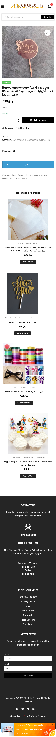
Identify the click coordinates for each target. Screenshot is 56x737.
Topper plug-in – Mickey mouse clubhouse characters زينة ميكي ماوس (28, 463)
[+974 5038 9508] (28, 527)
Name (6, 654)
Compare (9, 128)
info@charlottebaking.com (28, 515)
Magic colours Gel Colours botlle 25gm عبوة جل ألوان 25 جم (30, 729)
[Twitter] (22, 709)
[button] (47, 33)
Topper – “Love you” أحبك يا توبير (22, 322)
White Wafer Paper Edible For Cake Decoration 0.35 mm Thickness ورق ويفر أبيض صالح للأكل (28, 249)
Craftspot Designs (37, 716)
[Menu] (2, 6)
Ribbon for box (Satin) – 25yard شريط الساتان (23, 391)
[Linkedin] (28, 709)
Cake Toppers (44, 140)
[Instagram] (33, 709)
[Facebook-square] (17, 709)
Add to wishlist (24, 128)
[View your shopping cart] (49, 6)
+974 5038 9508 (28, 535)
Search (47, 17)
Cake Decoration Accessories (25, 140)
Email (6, 664)
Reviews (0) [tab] (8, 151)
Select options (23, 402)
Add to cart (40, 120)
